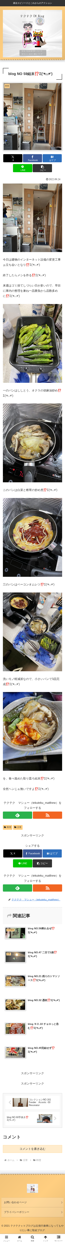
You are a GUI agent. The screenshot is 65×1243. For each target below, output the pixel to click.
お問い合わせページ (15, 1202)
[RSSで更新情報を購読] (47, 815)
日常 (19, 827)
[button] (42, 168)
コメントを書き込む (33, 1148)
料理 (9, 827)
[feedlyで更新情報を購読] (17, 815)
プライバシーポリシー (16, 1212)
